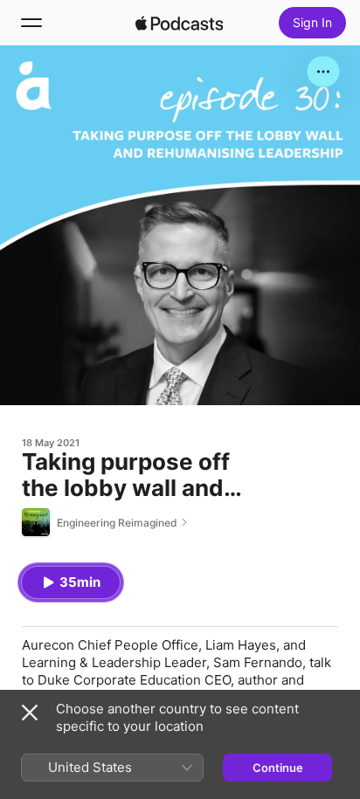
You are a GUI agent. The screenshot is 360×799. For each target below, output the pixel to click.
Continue (278, 768)
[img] (179, 22)
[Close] (30, 712)
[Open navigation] (31, 22)
